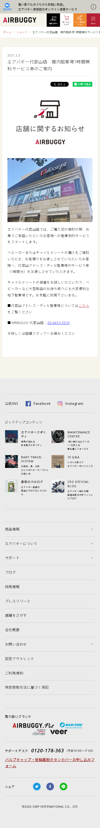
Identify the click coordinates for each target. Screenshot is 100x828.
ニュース (22, 32)
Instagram (74, 403)
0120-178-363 (47, 750)
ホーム (7, 32)
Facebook (42, 403)
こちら (84, 305)
